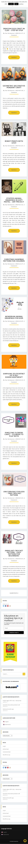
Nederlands (8, 724)
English (7, 721)
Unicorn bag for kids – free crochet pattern (14, 493)
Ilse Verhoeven (9, 33)
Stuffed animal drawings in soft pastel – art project (14, 200)
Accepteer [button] (11, 4)
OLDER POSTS (14, 593)
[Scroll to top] (25, 840)
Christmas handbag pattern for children (14, 260)
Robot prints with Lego (14, 142)
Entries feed (6, 749)
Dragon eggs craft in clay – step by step (14, 29)
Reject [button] (16, 4)
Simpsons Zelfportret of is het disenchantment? (14, 375)
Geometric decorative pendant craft (14, 86)
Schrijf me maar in (14, 632)
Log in (4, 746)
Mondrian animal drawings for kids (14, 317)
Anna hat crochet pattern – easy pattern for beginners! (14, 553)
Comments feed (6, 752)
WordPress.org (6, 754)
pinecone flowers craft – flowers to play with (14, 434)
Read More (15, 57)
